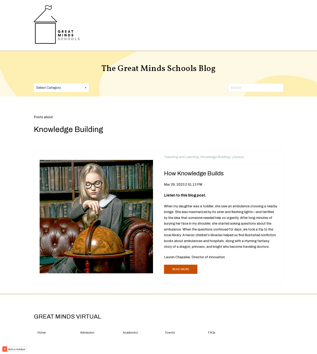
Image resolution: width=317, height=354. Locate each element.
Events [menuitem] (170, 332)
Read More (180, 269)
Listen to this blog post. (185, 195)
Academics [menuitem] (130, 332)
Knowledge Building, (215, 157)
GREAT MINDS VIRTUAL (67, 316)
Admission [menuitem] (87, 332)
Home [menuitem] (41, 332)
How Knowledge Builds (194, 173)
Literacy (238, 157)
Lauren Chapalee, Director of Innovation (194, 257)
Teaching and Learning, (182, 157)
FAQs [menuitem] (211, 332)
